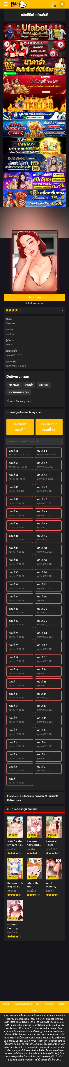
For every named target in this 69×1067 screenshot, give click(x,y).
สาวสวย (44, 384)
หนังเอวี (62, 1003)
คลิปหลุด (49, 1003)
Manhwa (10, 334)
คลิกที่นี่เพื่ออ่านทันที (34, 14)
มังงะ (38, 1003)
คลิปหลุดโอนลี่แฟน (23, 1003)
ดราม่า (29, 384)
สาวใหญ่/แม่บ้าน (19, 392)
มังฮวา (6, 1003)
